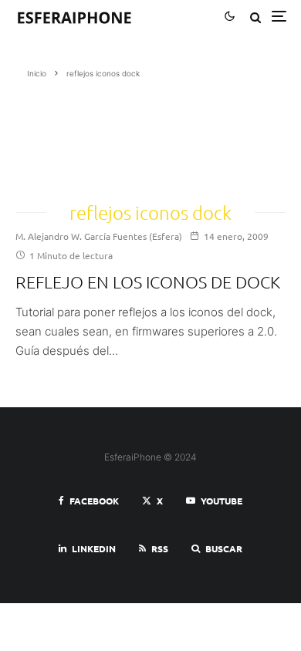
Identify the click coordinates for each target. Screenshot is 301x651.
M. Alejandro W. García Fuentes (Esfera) (98, 236)
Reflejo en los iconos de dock (147, 282)
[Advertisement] (85, 135)
